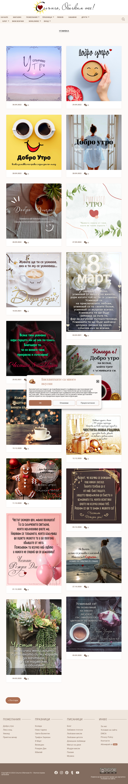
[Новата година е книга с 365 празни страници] (94, 434)
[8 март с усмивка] (94, 292)
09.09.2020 (77, 655)
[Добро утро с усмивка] (34, 417)
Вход (46, 21)
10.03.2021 (17, 311)
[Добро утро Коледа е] (94, 372)
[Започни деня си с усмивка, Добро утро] (94, 142)
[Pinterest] (67, 773)
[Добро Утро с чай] (34, 211)
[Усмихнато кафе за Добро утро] (34, 142)
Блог (4, 21)
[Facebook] (57, 773)
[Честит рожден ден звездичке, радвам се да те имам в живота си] (94, 496)
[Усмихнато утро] (94, 211)
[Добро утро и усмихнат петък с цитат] (34, 479)
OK (40, 403)
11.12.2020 (17, 503)
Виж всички (18, 21)
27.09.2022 (77, 242)
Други (84, 17)
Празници (47, 17)
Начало (4, 17)
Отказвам (64, 403)
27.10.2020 (77, 587)
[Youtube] (78, 773)
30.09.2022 (17, 105)
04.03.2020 (17, 678)
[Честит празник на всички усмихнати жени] (34, 637)
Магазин (17, 17)
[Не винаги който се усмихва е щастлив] (94, 560)
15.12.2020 (17, 448)
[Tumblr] (73, 773)
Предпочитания (88, 403)
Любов (60, 17)
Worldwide (34, 21)
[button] (97, 381)
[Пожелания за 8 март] (34, 348)
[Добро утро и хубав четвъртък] (94, 624)
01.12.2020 (17, 589)
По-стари (14, 700)
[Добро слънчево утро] (34, 73)
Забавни (72, 17)
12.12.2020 (77, 458)
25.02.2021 (17, 380)
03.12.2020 (77, 527)
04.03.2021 (77, 335)
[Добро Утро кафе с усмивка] (94, 73)
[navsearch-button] (123, 19)
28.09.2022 (17, 173)
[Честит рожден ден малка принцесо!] (34, 549)
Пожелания (31, 17)
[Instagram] (62, 773)
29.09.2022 (77, 105)
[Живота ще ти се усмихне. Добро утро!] (34, 279)
